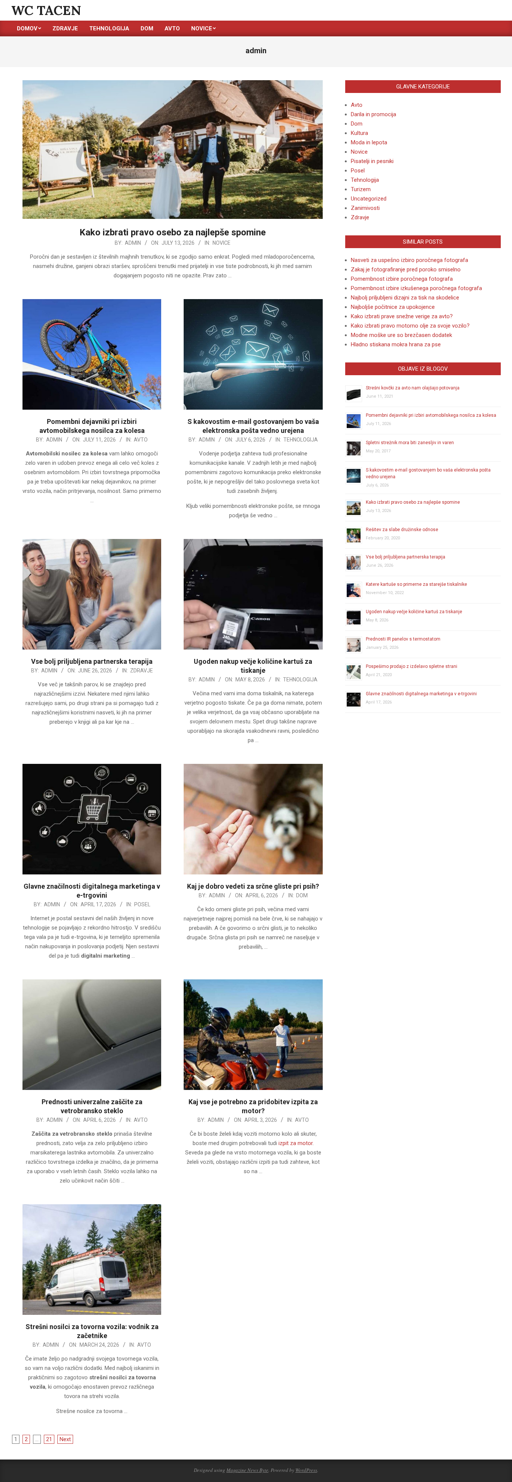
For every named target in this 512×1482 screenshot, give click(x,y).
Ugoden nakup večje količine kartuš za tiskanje (414, 611)
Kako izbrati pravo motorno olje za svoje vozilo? (410, 325)
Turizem (361, 189)
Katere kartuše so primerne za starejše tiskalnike (416, 584)
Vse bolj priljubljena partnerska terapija (92, 661)
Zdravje (141, 671)
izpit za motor (295, 1143)
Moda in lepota (369, 142)
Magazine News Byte (247, 1470)
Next (65, 1439)
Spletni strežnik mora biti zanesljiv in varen (410, 442)
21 (49, 1439)
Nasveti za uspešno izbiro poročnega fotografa (409, 260)
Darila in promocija (373, 114)
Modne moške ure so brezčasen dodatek (401, 335)
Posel (142, 904)
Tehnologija (300, 440)
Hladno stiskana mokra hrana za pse (396, 344)
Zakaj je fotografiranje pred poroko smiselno (406, 269)
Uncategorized (368, 198)
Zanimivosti (365, 208)
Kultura (359, 133)
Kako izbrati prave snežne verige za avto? (402, 316)
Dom (302, 895)
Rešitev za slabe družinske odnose (402, 529)
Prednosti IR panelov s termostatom (403, 639)
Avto (141, 440)
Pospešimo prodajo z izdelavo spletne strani (411, 666)
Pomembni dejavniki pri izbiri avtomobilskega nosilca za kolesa (431, 415)
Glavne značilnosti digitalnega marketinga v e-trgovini (421, 693)
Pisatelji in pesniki (372, 161)
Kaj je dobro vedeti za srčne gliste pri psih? (253, 886)
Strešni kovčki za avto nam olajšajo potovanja (413, 388)
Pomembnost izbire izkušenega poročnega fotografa (416, 288)
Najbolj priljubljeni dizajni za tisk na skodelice (405, 297)
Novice (222, 243)
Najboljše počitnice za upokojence (393, 307)
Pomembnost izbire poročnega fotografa (402, 278)
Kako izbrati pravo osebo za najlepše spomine (172, 232)
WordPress (306, 1470)
